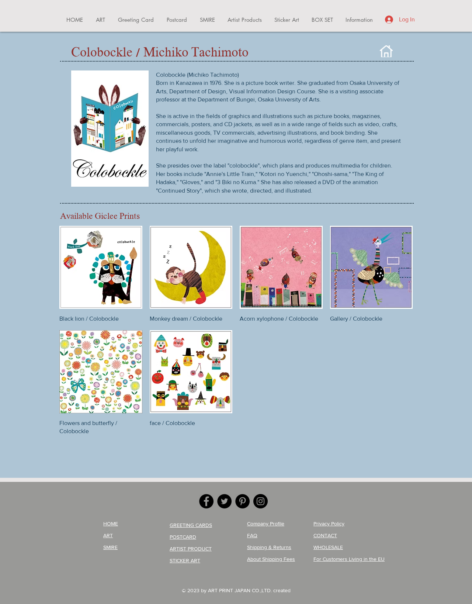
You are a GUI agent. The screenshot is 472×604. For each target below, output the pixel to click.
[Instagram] (260, 501)
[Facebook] (206, 501)
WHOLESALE (328, 547)
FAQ (252, 535)
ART (108, 535)
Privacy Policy (328, 524)
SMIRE (110, 547)
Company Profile (265, 524)
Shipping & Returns (269, 547)
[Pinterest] (242, 501)
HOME (110, 524)
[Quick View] (100, 267)
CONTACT (325, 535)
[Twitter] (224, 501)
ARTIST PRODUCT (191, 549)
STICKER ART (185, 560)
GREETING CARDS (191, 525)
